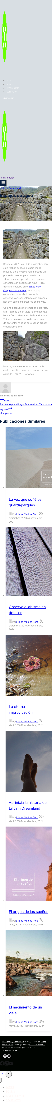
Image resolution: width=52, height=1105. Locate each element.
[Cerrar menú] (1, 1080)
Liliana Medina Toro (27, 514)
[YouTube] (11, 1064)
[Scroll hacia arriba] (3, 1074)
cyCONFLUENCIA (9, 1050)
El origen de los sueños (28, 911)
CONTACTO (12, 92)
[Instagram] (6, 1064)
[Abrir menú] (3, 183)
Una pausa (6, 411)
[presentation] (29, 458)
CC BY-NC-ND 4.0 (37, 1044)
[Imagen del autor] (10, 514)
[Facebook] (2, 1064)
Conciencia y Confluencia (13, 1042)
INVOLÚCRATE (13, 88)
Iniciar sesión (8, 98)
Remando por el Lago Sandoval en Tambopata (26, 402)
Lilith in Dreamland (10, 188)
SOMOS (10, 84)
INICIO (9, 80)
